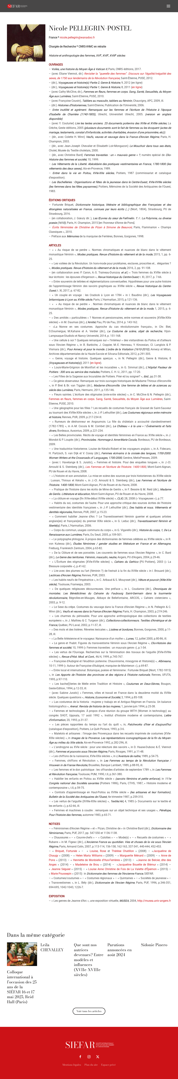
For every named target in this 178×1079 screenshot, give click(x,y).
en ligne (136, 87)
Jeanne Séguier (61, 869)
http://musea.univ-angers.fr (154, 900)
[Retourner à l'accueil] (17, 6)
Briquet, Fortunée (66, 851)
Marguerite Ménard (131, 855)
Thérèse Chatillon (123, 851)
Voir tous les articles (89, 1011)
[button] (168, 6)
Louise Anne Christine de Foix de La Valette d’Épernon (122, 869)
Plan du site (91, 1065)
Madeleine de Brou (87, 864)
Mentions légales (71, 1065)
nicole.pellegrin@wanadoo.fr (77, 37)
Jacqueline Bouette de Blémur (137, 864)
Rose (103, 851)
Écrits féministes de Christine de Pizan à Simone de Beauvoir (92, 227)
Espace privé (108, 1065)
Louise (94, 851)
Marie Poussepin (61, 873)
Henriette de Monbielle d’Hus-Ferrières (96, 860)
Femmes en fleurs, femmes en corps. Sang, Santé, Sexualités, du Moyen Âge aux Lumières (106, 399)
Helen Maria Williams (89, 855)
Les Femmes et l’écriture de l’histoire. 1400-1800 (115, 466)
